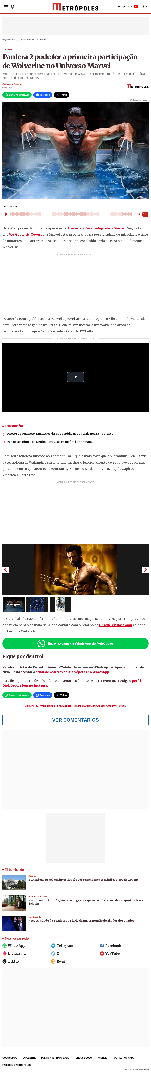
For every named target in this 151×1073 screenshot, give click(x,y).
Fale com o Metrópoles (16, 1065)
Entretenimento (28, 40)
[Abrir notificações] (12, 6)
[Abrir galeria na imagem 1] (75, 569)
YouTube (112, 953)
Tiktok (13, 961)
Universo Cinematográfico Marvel (97, 228)
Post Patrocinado (123, 1058)
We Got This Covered (27, 234)
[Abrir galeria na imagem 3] (60, 604)
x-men (122, 706)
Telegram (65, 946)
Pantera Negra (46, 706)
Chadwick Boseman (115, 625)
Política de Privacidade (55, 1058)
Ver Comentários (75, 720)
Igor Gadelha (35, 917)
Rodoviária (64, 706)
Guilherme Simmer (12, 84)
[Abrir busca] (145, 6)
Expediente (29, 1058)
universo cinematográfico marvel (95, 706)
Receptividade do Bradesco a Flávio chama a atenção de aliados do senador (81, 920)
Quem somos (9, 1058)
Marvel (30, 706)
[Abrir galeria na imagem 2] (37, 604)
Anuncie (102, 1058)
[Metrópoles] (76, 7)
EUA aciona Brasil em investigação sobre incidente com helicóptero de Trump (83, 879)
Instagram (17, 953)
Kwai (61, 961)
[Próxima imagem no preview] (145, 570)
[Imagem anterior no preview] (5, 570)
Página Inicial (8, 40)
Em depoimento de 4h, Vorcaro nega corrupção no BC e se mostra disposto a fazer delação (85, 901)
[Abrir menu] (5, 6)
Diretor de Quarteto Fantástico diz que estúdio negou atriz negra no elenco (60, 433)
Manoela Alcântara (38, 896)
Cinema (43, 40)
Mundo (31, 876)
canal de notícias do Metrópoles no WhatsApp (72, 672)
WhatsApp (16, 946)
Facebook (113, 946)
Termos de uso (83, 1058)
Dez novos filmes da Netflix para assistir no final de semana (50, 441)
